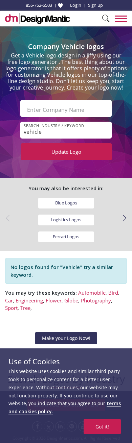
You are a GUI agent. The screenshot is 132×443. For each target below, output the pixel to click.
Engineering (29, 300)
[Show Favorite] (60, 5)
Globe (71, 300)
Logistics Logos (66, 220)
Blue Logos (66, 203)
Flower (54, 300)
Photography (96, 300)
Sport (11, 307)
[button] (124, 218)
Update (66, 151)
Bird (113, 292)
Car (9, 300)
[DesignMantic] (37, 18)
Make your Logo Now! (66, 338)
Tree (25, 307)
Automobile (92, 292)
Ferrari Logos (66, 236)
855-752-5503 (39, 5)
